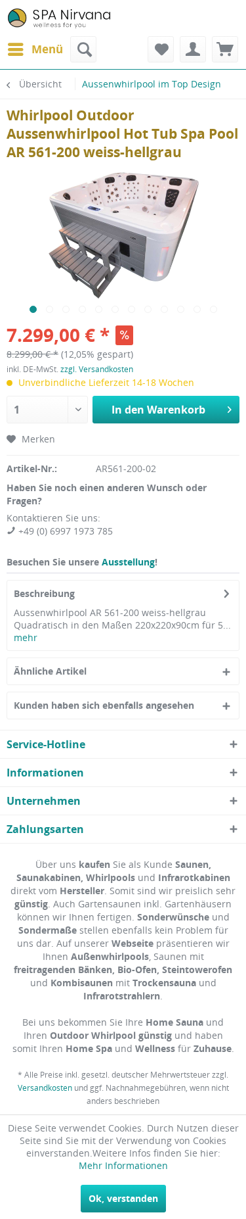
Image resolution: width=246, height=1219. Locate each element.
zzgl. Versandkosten (96, 369)
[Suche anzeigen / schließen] (83, 49)
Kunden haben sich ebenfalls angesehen (104, 705)
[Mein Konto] (193, 49)
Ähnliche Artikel (50, 671)
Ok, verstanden (123, 1198)
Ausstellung (128, 562)
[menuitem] (35, 49)
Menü (47, 49)
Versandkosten (45, 1087)
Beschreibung (44, 593)
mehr (25, 637)
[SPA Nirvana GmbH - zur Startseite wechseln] (59, 18)
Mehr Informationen (123, 1165)
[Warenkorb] (225, 49)
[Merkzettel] (161, 49)
